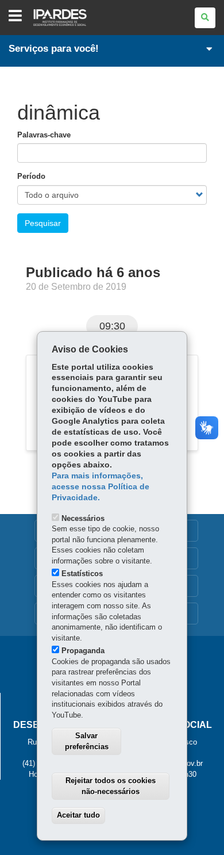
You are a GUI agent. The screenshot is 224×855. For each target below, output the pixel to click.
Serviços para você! (54, 48)
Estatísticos (82, 573)
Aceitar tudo (78, 815)
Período (31, 176)
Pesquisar (43, 223)
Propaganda (83, 650)
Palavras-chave (44, 135)
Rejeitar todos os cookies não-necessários (110, 786)
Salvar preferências (87, 741)
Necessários (83, 518)
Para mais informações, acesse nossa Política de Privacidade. (100, 486)
